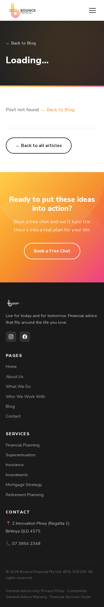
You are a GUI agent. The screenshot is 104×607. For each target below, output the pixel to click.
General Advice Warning (26, 596)
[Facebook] (25, 337)
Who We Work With (25, 396)
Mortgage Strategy (24, 484)
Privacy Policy (53, 590)
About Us (14, 376)
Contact (13, 416)
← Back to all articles (39, 145)
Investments (17, 475)
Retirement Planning (25, 495)
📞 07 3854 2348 (23, 543)
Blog (10, 406)
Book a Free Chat (52, 251)
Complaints (77, 590)
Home (11, 366)
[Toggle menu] (92, 10)
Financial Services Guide (70, 596)
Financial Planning (23, 445)
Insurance (15, 465)
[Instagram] (11, 337)
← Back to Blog (21, 43)
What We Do (18, 386)
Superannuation (21, 455)
